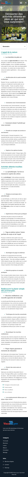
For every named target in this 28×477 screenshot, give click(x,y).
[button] (21, 2)
